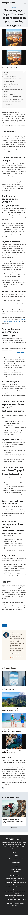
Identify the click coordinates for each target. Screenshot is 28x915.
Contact (16, 855)
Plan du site (16, 871)
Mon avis (5, 106)
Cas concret (6, 74)
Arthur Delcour (16, 67)
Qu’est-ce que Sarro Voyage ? (10, 76)
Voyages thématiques (10, 94)
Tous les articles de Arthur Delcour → (16, 657)
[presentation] (14, 808)
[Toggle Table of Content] (23, 72)
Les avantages (9, 86)
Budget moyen (9, 104)
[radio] (15, 614)
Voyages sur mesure (10, 81)
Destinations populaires (11, 93)
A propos (16, 866)
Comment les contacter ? (11, 103)
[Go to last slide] (4, 813)
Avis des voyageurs (10, 88)
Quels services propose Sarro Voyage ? (12, 78)
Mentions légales (15, 862)
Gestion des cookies (16, 869)
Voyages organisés (10, 80)
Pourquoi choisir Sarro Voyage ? (11, 84)
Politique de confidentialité (16, 859)
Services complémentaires (11, 83)
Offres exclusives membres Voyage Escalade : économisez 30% (13, 821)
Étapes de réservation (10, 98)
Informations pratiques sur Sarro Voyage (12, 101)
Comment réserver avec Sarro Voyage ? (12, 96)
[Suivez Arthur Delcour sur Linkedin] (3, 788)
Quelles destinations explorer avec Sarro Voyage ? (13, 90)
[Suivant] (24, 813)
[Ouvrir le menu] (24, 2)
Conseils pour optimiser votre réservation (14, 99)
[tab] (11, 827)
